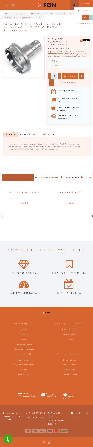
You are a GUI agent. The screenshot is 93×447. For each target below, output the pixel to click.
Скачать (24, 339)
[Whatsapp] (72, 417)
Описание (10, 134)
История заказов (69, 365)
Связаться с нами (69, 329)
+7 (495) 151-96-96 (36, 413)
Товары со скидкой (23, 374)
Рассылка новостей (69, 374)
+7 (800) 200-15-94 (36, 417)
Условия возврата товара (24, 349)
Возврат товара (69, 334)
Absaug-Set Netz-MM (70, 192)
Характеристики (29, 134)
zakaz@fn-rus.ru (81, 413)
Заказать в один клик (70, 82)
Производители (24, 360)
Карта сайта (69, 339)
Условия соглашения (24, 344)
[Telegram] (76, 417)
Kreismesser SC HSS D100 (24, 192)
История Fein (24, 334)
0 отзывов (84, 26)
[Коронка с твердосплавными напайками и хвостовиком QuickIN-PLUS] (24, 57)
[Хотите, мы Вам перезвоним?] (7, 439)
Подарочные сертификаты (23, 365)
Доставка (23, 329)
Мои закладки (69, 369)
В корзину (71, 76)
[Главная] (6, 13)
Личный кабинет (69, 360)
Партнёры (24, 369)
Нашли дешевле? (56, 65)
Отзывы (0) (49, 134)
